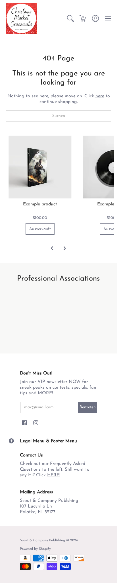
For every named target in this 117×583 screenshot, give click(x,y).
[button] (70, 18)
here (99, 96)
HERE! (53, 475)
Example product (40, 204)
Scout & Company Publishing (42, 540)
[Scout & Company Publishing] (21, 18)
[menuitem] (70, 18)
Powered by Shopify (35, 549)
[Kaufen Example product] (40, 167)
